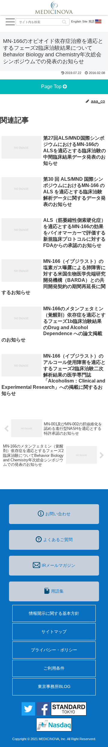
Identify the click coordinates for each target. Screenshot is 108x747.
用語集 (57, 591)
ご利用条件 (54, 668)
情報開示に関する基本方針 (54, 613)
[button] (64, 21)
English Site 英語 (82, 21)
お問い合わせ (57, 513)
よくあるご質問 (58, 539)
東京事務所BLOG (54, 686)
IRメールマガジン (58, 565)
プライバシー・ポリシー (54, 649)
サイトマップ (54, 631)
